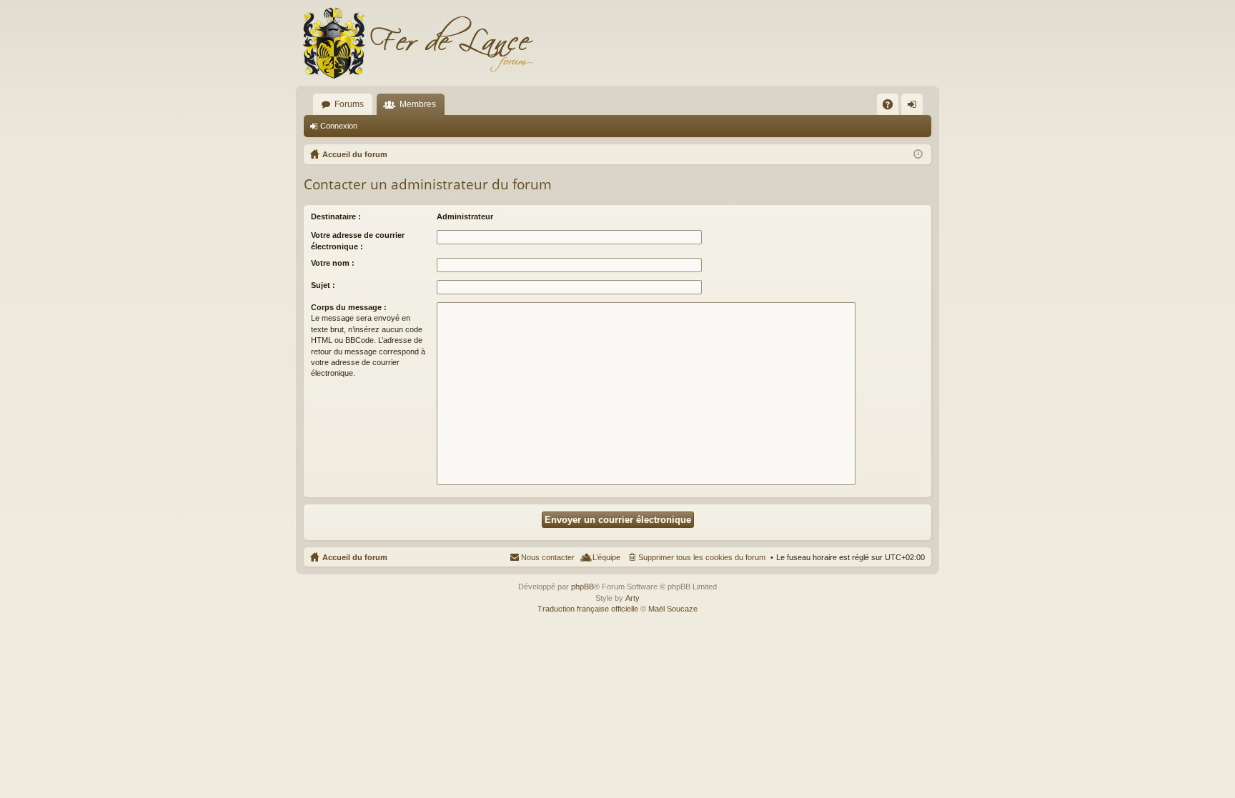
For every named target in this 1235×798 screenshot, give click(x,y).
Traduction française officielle (587, 608)
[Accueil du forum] (417, 43)
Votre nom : (332, 263)
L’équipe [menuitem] (606, 557)
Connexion (338, 125)
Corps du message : (349, 307)
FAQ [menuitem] (892, 107)
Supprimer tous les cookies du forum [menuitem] (701, 557)
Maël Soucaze (673, 608)
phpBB (582, 586)
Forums (349, 104)
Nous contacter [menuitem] (548, 557)
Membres (418, 104)
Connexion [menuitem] (915, 107)
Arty (632, 598)
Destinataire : (336, 216)
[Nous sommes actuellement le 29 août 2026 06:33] (918, 154)
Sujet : (323, 285)
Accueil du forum (354, 557)
